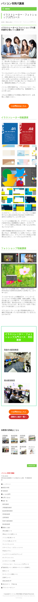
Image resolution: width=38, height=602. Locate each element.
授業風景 (5, 491)
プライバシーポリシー (8, 587)
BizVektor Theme (22, 596)
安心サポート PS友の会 (9, 584)
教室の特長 (6, 487)
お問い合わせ (6, 497)
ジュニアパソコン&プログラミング (12, 554)
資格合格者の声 (6, 581)
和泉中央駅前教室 (11, 350)
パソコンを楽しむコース (9, 541)
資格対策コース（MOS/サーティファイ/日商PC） (16, 567)
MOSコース (5, 571)
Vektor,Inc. (32, 596)
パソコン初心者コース (8, 537)
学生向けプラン (6, 551)
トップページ (7, 484)
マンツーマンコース (8, 544)
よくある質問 (6, 494)
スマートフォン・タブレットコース (12, 547)
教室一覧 (4, 501)
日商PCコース (6, 577)
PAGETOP (31, 465)
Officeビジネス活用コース (9, 534)
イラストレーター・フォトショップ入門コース (15, 564)
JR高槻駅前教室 (7, 507)
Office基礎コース (7, 531)
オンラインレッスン (8, 557)
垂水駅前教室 (9, 380)
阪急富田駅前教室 (7, 511)
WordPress (13, 596)
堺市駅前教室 (6, 514)
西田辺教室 (5, 446)
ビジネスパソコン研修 (8, 561)
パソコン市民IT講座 (12, 3)
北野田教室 (32, 435)
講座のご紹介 (6, 527)
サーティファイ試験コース (10, 574)
